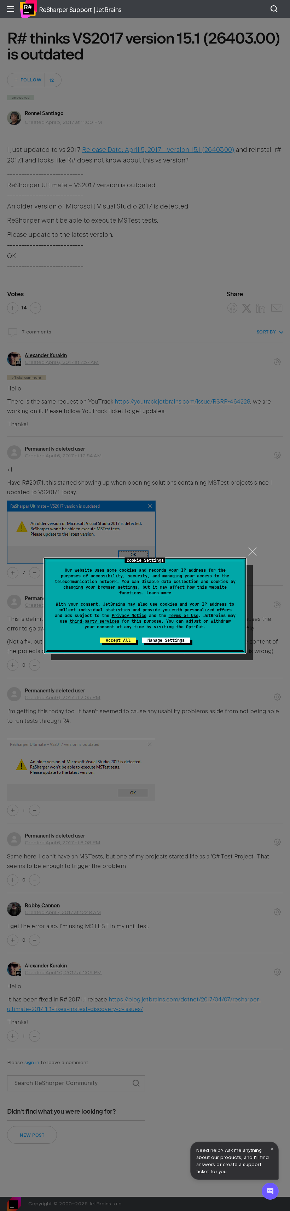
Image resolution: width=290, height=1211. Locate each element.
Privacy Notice (129, 615)
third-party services (94, 621)
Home (28, 9)
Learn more (158, 593)
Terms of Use (183, 615)
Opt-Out (194, 627)
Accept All (118, 640)
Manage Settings (166, 640)
